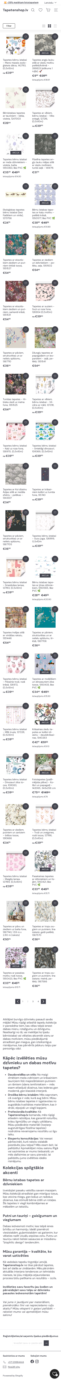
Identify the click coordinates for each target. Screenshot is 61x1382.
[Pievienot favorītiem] (26, 36)
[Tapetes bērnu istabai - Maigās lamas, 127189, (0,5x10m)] (16, 869)
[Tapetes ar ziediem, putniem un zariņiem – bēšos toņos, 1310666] (16, 824)
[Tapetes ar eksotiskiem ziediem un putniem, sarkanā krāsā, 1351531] (16, 300)
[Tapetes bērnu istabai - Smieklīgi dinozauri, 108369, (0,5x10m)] (45, 439)
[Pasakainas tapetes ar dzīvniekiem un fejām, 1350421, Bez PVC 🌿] (45, 872)
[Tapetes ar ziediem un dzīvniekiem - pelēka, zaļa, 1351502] (45, 253)
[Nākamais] (43, 1001)
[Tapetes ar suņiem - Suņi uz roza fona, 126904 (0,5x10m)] (45, 299)
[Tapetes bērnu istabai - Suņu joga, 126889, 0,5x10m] (45, 529)
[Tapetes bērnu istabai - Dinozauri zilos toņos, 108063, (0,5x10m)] (16, 773)
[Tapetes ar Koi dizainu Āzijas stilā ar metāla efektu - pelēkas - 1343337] (16, 483)
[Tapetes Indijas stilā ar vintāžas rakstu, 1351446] (16, 625)
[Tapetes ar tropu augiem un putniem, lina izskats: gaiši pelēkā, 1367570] (45, 920)
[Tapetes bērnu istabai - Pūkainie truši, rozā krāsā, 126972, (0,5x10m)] (16, 673)
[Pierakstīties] (46, 1343)
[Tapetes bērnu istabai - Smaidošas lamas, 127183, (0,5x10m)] (16, 575)
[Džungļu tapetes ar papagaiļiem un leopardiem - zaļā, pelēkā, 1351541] (45, 347)
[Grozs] (48, 10)
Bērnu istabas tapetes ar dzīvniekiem (23, 1182)
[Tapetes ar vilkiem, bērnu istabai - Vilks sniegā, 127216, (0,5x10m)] (45, 107)
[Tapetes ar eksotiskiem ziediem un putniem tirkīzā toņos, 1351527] (16, 254)
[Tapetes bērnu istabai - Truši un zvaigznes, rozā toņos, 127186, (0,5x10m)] (45, 824)
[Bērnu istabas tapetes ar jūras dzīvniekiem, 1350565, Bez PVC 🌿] (45, 578)
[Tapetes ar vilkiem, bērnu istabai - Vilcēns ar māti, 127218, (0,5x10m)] (45, 393)
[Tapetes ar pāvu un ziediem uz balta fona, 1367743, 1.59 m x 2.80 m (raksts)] (16, 920)
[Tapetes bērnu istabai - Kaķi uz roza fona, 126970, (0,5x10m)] (16, 439)
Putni (7, 1216)
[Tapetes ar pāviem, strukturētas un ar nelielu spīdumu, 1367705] (16, 530)
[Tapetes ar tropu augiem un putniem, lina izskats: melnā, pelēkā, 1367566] (45, 967)
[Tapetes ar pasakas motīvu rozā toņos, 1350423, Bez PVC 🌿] (16, 968)
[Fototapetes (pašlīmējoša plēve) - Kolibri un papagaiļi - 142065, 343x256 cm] (45, 775)
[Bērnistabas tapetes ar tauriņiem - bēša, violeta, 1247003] (16, 106)
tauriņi (22, 1216)
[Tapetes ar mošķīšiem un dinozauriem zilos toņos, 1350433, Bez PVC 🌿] (45, 675)
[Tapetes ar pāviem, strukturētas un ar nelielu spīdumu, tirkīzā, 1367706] (45, 626)
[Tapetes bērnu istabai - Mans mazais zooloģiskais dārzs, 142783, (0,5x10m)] (16, 54)
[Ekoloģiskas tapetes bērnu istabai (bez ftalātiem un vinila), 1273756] (16, 204)
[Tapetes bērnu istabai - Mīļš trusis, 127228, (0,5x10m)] (16, 722)
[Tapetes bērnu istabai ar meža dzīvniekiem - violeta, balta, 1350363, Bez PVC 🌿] (16, 155)
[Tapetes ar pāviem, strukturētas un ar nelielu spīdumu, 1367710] (16, 347)
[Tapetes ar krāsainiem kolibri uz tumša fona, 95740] (45, 482)
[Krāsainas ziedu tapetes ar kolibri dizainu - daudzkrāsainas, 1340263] (45, 725)
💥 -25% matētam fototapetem (21, 2)
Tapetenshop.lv (15, 10)
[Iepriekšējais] (17, 1001)
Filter (9, 25)
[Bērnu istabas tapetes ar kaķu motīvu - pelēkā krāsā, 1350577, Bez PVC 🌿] (45, 206)
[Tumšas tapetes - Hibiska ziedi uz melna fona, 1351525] (16, 392)
